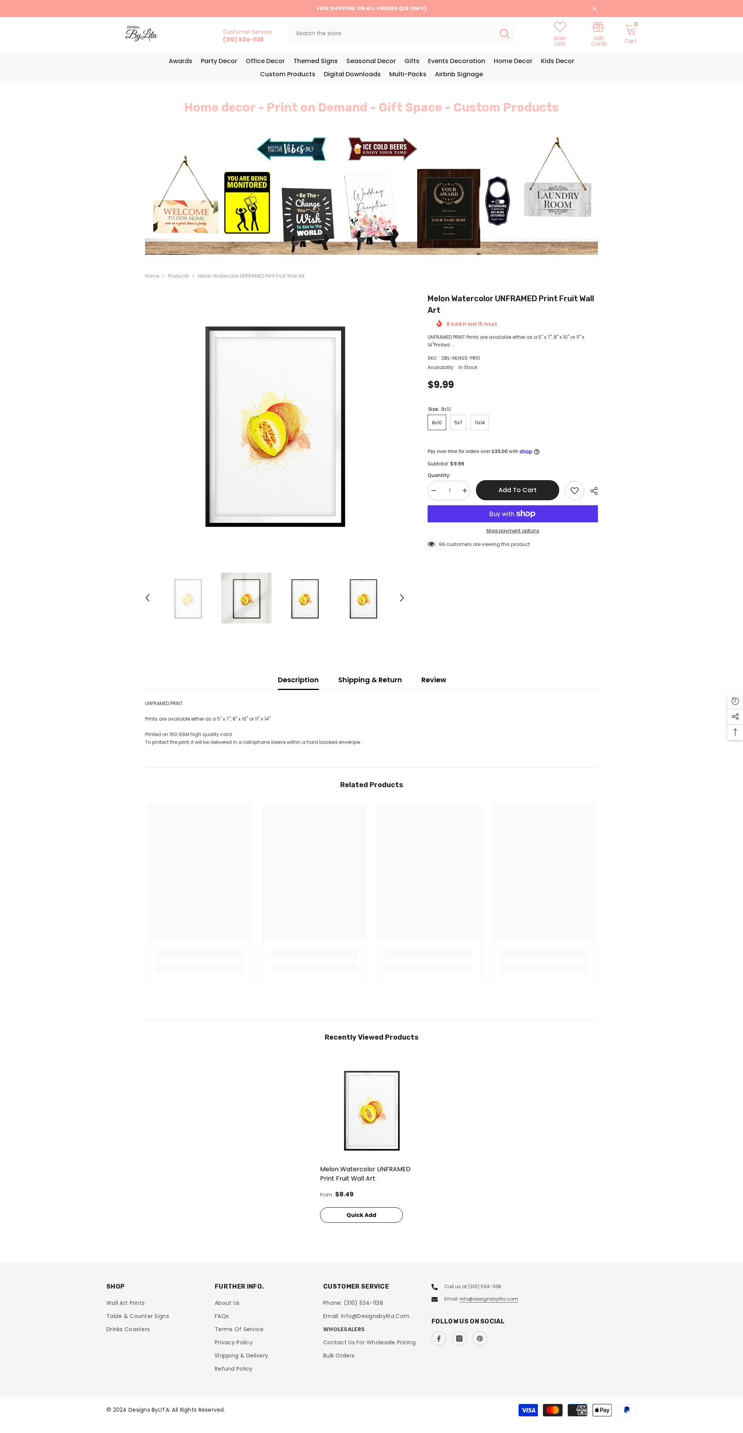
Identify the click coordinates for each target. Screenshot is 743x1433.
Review (433, 680)
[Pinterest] (480, 1338)
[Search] (402, 33)
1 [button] (367, 238)
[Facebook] (438, 1338)
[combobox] (392, 33)
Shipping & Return (370, 680)
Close (594, 8)
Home (152, 276)
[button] (197, 195)
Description (298, 680)
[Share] (591, 491)
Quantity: (439, 475)
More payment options (512, 530)
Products (178, 276)
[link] (598, 33)
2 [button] (376, 238)
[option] (371, 194)
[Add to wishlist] (574, 490)
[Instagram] (459, 1338)
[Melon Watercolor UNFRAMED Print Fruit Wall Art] (371, 1109)
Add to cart (517, 490)
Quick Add (361, 1215)
